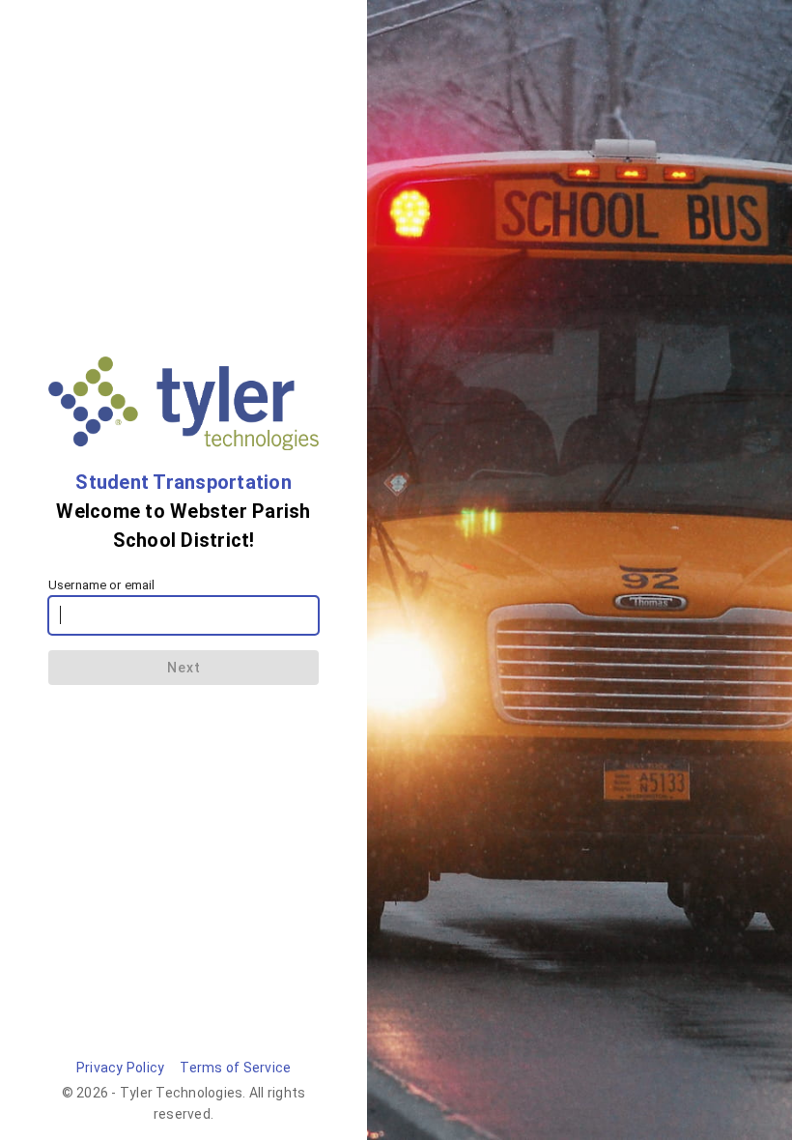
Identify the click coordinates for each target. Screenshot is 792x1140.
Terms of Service (235, 1067)
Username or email (101, 585)
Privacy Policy (120, 1067)
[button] (183, 667)
